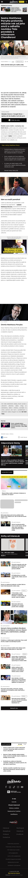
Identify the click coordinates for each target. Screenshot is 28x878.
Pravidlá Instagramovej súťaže (13, 859)
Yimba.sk (6, 834)
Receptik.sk (6, 831)
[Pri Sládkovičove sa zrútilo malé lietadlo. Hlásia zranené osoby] (5, 574)
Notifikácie (14, 814)
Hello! (10, 136)
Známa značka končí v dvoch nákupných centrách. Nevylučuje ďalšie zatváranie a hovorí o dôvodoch (14, 749)
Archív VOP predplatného (14, 856)
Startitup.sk (20, 828)
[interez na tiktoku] (14, 786)
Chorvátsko (24, 590)
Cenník (14, 802)
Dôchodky (24, 696)
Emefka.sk (20, 834)
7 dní (25, 744)
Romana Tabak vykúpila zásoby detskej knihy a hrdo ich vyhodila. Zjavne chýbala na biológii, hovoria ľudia (15, 756)
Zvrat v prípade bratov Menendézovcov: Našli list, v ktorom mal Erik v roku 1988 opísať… (19, 425)
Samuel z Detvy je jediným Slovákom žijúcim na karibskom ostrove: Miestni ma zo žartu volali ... (16, 9)
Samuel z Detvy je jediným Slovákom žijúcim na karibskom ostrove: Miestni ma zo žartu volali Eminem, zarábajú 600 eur (12, 462)
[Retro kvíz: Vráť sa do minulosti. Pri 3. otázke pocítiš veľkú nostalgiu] (5, 603)
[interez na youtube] (22, 786)
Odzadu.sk (20, 831)
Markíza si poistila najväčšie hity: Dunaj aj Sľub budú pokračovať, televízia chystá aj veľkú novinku (14, 769)
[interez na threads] (10, 786)
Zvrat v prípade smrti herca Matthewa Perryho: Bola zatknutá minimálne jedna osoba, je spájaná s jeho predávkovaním (14, 158)
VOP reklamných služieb (13, 849)
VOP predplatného (13, 853)
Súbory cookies (14, 808)
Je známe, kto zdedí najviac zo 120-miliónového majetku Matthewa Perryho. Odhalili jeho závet (15, 165)
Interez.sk (6, 828)
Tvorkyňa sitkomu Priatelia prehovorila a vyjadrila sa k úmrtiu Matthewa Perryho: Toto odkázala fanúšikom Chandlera (14, 151)
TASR (13, 61)
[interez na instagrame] (18, 786)
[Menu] (2, 2)
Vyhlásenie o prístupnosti (14, 865)
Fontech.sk (6, 837)
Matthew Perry (19, 61)
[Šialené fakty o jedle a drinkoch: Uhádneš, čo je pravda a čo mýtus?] (14, 482)
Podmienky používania (13, 843)
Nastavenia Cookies (14, 811)
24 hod (20, 744)
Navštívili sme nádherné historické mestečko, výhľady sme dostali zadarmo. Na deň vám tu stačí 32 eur (14, 763)
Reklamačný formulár (13, 862)
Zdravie (24, 654)
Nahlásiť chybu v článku (7, 434)
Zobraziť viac (14, 708)
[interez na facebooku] (6, 786)
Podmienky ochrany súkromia (13, 846)
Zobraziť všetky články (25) (11, 170)
